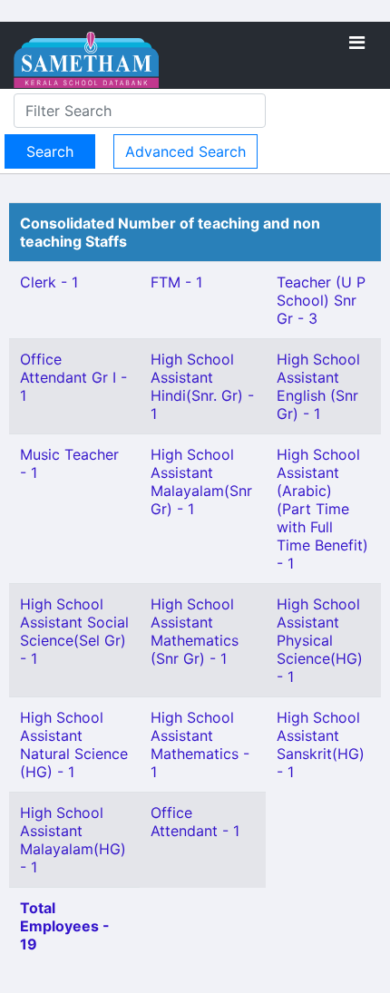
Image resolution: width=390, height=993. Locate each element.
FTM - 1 (176, 282)
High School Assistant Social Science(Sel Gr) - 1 (74, 631)
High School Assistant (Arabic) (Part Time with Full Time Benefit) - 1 (322, 508)
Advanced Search (185, 151)
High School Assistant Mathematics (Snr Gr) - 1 (195, 631)
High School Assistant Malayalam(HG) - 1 (73, 839)
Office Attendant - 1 (195, 821)
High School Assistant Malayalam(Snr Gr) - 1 (201, 481)
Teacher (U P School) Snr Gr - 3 (321, 300)
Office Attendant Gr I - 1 (73, 377)
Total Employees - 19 (65, 926)
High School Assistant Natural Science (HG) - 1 (74, 744)
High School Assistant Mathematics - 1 (200, 744)
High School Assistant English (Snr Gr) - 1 (318, 386)
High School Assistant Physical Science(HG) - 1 (320, 640)
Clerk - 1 (49, 282)
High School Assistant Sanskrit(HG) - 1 (321, 744)
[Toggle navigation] (356, 42)
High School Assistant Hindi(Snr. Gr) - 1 (202, 386)
